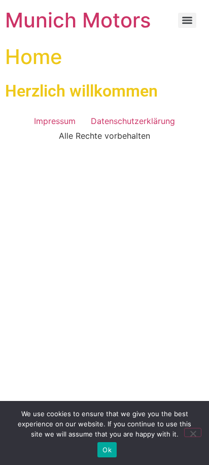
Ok (107, 450)
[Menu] (187, 20)
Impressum (55, 121)
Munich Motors (78, 20)
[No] (192, 432)
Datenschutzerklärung (133, 121)
